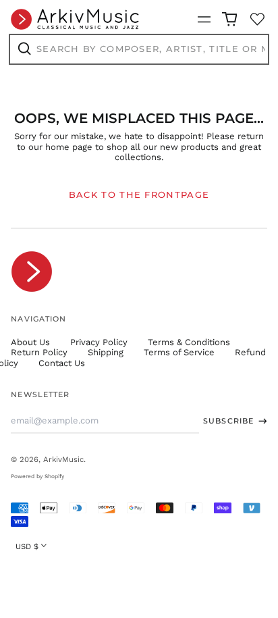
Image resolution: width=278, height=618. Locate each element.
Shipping (105, 352)
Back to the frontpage (139, 194)
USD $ (27, 546)
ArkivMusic (63, 459)
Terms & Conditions (189, 342)
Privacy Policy (99, 342)
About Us (30, 342)
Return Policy (39, 352)
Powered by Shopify (37, 476)
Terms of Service (179, 352)
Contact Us (61, 363)
